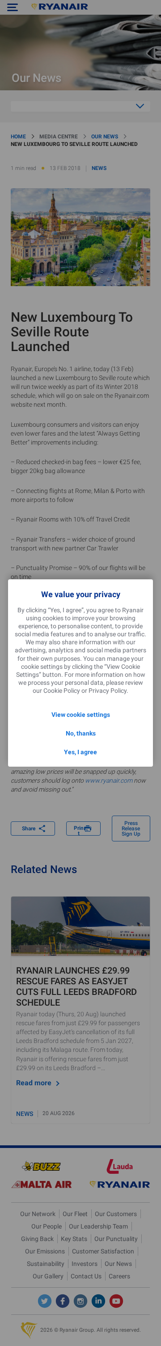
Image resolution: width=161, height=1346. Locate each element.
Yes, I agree (80, 752)
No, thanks (81, 733)
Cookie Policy (61, 690)
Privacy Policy (108, 690)
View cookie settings (80, 714)
